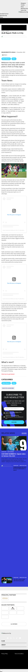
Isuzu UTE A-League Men (8, 388)
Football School (4, 14)
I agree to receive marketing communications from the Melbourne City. (14, 417)
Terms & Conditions (19, 653)
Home (2, 31)
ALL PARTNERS (14, 624)
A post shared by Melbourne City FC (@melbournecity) (15, 230)
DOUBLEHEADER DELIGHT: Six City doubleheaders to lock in (19, 469)
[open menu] (1, 12)
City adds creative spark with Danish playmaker (19, 580)
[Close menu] (25, 664)
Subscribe (14, 422)
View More (24, 433)
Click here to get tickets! (8, 374)
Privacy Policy (15, 412)
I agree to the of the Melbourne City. (13, 413)
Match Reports (6, 58)
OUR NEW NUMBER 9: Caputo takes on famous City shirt (13, 455)
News (7, 31)
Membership (3, 15)
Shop (1, 17)
